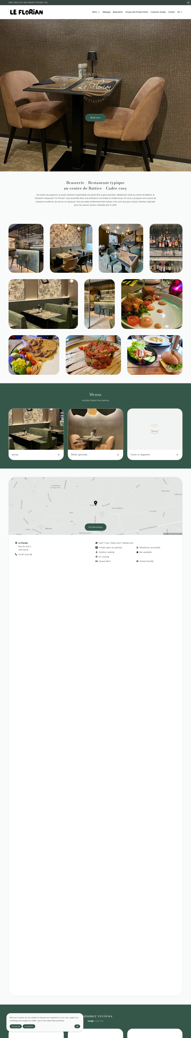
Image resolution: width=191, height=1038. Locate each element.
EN (178, 12)
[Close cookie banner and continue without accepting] (77, 1026)
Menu (94, 12)
